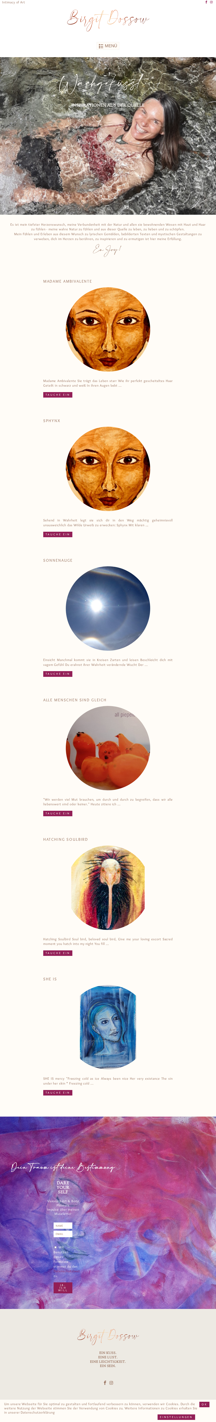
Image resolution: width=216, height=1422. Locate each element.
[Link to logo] (108, 20)
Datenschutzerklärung (38, 1412)
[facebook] (206, 2)
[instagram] (211, 2)
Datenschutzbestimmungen (75, 1271)
